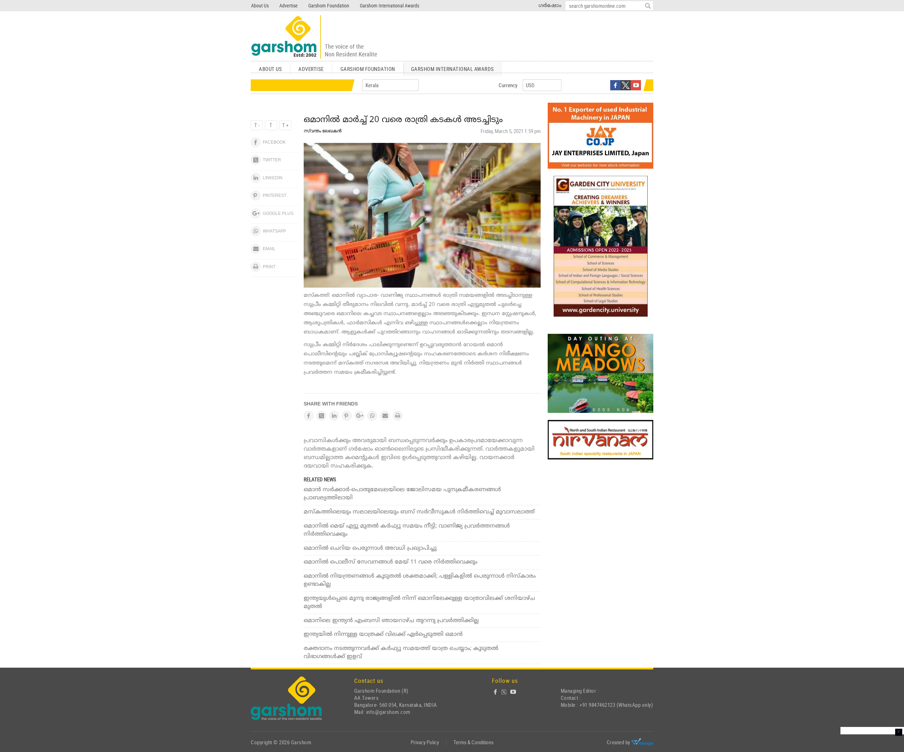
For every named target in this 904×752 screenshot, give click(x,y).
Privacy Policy (425, 742)
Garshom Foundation (328, 5)
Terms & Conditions (473, 742)
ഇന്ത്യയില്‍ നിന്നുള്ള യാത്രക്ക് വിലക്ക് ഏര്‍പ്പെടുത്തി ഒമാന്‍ (383, 634)
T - (257, 124)
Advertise (288, 5)
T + (285, 124)
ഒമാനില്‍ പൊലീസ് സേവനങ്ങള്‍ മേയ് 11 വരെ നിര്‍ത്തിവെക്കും (390, 562)
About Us (260, 5)
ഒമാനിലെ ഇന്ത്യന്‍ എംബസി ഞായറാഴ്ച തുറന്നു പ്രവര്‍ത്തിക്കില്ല (391, 620)
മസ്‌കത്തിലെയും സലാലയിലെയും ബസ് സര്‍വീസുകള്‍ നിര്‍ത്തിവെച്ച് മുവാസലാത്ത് (419, 512)
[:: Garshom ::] (314, 37)
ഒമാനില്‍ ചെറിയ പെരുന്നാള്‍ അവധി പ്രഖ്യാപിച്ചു (370, 548)
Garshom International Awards (389, 5)
